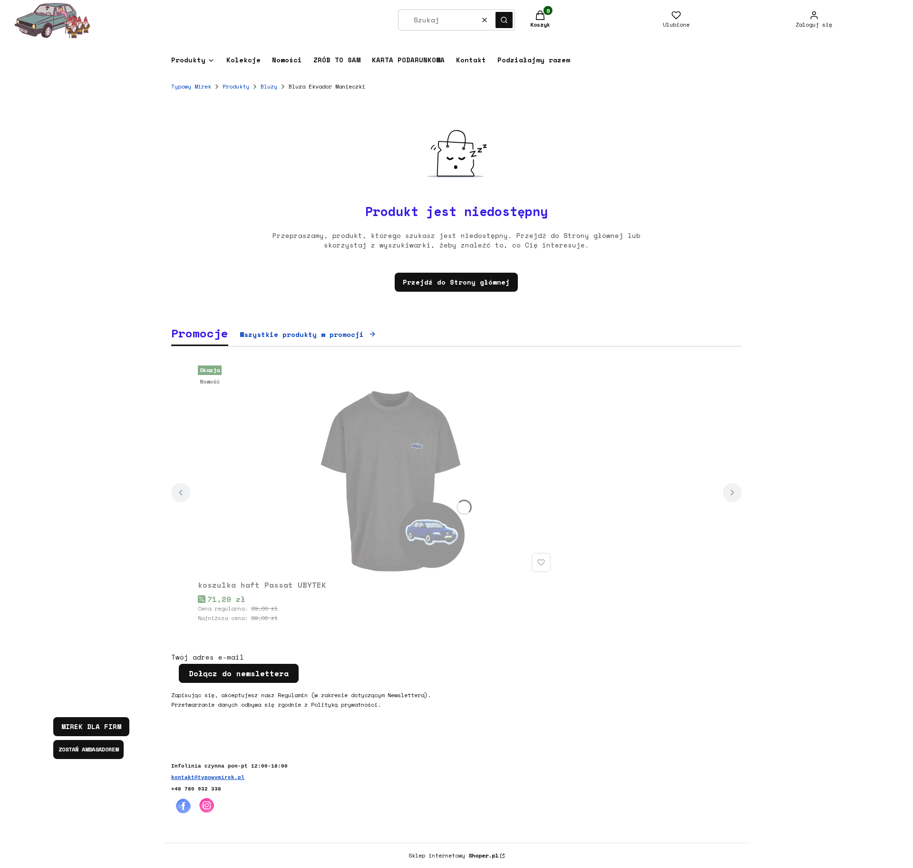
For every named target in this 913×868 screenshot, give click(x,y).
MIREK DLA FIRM (91, 726)
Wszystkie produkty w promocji (302, 334)
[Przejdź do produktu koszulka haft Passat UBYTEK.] (376, 469)
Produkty (236, 86)
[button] (504, 20)
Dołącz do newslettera (239, 673)
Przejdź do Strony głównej (456, 282)
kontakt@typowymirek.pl (207, 777)
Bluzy (269, 86)
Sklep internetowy (453, 855)
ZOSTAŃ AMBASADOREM (88, 749)
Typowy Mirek (191, 86)
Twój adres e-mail (207, 657)
